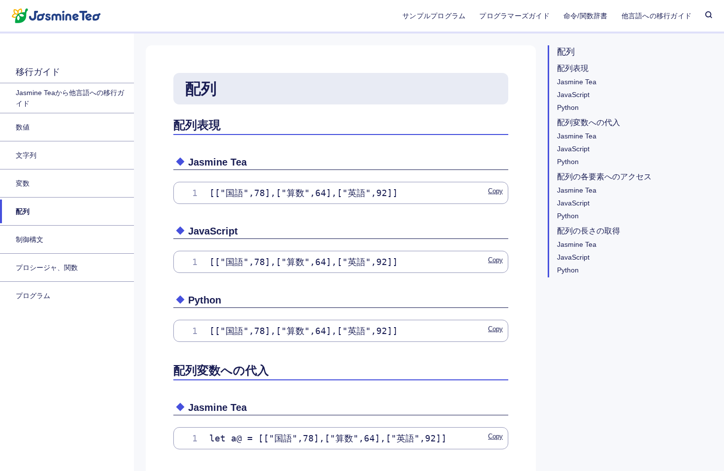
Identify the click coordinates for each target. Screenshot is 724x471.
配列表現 (573, 68)
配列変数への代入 (588, 122)
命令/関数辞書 (585, 16)
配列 (23, 211)
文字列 (26, 155)
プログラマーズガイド (514, 16)
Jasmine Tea (576, 82)
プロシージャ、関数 (47, 267)
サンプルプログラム (433, 16)
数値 (23, 127)
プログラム (33, 296)
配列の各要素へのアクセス (604, 176)
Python (568, 107)
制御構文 (29, 239)
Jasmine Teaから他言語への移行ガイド (70, 98)
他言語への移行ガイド (656, 16)
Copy (495, 191)
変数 (23, 183)
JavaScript (573, 95)
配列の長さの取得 (588, 231)
